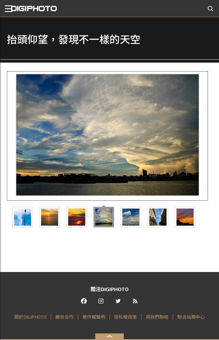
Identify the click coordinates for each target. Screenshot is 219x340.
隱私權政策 (125, 317)
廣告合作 (64, 317)
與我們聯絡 (157, 317)
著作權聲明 (93, 317)
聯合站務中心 (191, 317)
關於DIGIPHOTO (30, 317)
